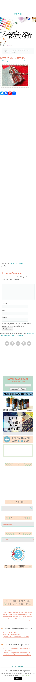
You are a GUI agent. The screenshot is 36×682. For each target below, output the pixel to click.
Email (4, 310)
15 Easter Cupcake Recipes (11, 634)
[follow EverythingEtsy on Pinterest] (18, 567)
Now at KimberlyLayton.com (16, 644)
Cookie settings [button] (26, 675)
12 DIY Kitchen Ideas (9, 632)
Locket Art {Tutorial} (17, 263)
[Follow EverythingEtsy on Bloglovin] (18, 442)
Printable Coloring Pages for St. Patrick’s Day (16, 652)
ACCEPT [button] (18, 678)
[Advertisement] (18, 179)
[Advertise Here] (18, 605)
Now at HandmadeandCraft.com (18, 628)
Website (4, 317)
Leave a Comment (18, 61)
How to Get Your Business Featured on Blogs (17, 655)
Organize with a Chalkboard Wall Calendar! (16, 637)
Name (4, 304)
